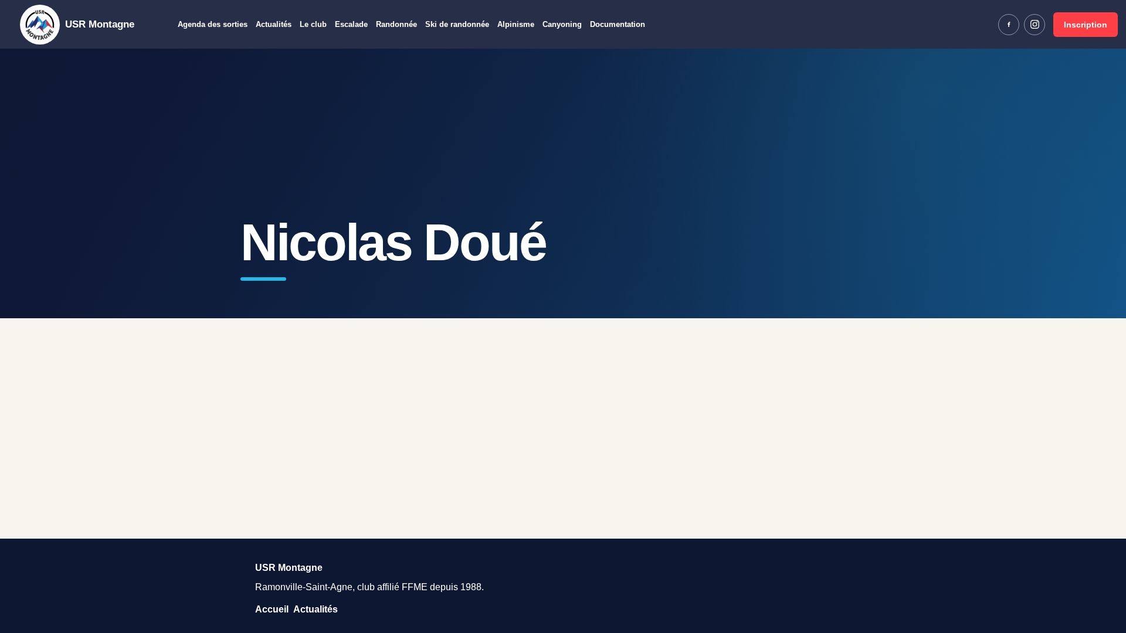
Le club (313, 24)
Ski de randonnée (457, 24)
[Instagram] (1034, 24)
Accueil (272, 609)
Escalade (351, 24)
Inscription (1085, 24)
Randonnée (396, 24)
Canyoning (562, 24)
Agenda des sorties (212, 24)
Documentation (617, 24)
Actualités (273, 24)
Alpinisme (515, 24)
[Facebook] (1008, 24)
